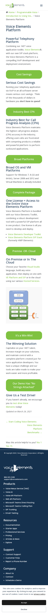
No (39, 442)
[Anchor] (7, 34)
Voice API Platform (14, 495)
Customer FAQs (13, 558)
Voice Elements (32, 49)
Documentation (13, 525)
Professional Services (15, 532)
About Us (10, 573)
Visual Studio (33, 266)
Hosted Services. (31, 281)
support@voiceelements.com (16, 479)
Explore (9, 542)
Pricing (9, 535)
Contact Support (13, 554)
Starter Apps (11, 528)
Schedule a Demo (13, 580)
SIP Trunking (11, 509)
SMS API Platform (13, 499)
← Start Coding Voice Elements (21, 421)
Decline (24, 609)
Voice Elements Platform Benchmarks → (34, 429)
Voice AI (9, 492)
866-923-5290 (9, 477)
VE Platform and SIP (16, 277)
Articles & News (12, 539)
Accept (24, 602)
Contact (9, 577)
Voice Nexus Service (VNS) (17, 488)
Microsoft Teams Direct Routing (20, 502)
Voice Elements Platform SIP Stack (25, 237)
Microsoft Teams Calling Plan (19, 506)
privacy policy (39, 594)
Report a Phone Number (16, 561)
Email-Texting (12, 513)
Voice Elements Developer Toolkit (24, 234)
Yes (9, 446)
